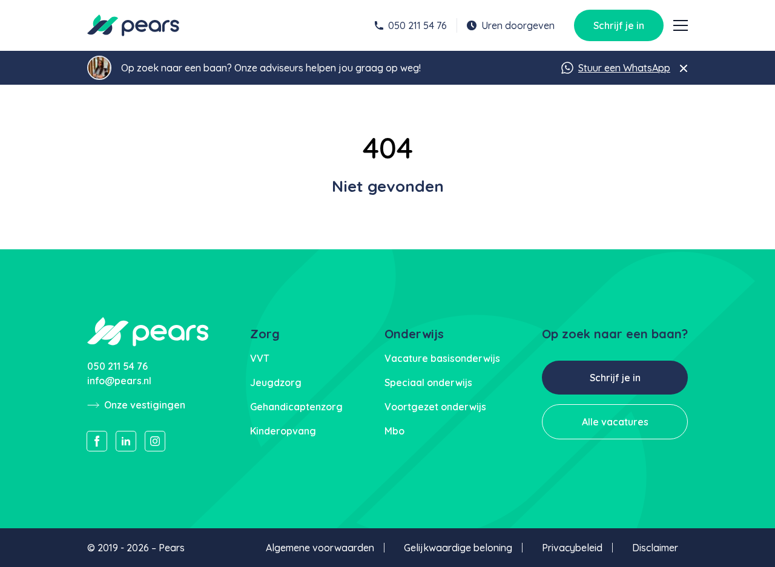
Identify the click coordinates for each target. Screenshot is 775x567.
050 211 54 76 (417, 25)
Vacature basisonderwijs (442, 358)
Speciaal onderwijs (428, 382)
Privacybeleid (572, 548)
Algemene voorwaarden (320, 548)
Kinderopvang (283, 431)
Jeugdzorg (276, 382)
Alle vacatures (615, 422)
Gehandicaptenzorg (296, 407)
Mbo (394, 431)
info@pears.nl (119, 381)
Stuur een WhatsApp (624, 68)
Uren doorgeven (518, 25)
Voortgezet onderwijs (435, 407)
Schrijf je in (618, 25)
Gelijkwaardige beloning (458, 548)
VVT (259, 358)
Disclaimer (655, 548)
